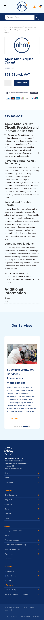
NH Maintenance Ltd (14, 607)
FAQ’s (6, 535)
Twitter (10, 580)
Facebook (11, 576)
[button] (15, 426)
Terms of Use (12, 616)
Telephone (8, 482)
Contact (7, 513)
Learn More (13, 419)
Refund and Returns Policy (15, 545)
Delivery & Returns (12, 549)
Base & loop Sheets (16, 30)
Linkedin (10, 571)
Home (6, 27)
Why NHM (8, 499)
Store (6, 518)
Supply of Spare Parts (13, 531)
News (6, 509)
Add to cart (22, 83)
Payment (8, 558)
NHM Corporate (10, 495)
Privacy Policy (10, 590)
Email (6, 478)
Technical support (11, 540)
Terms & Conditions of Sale (29, 616)
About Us (8, 504)
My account (9, 554)
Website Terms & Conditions (16, 594)
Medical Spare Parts (16, 27)
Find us (7, 473)
